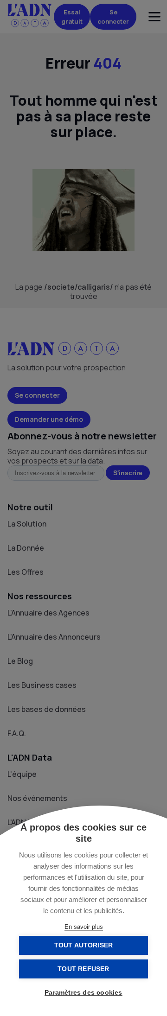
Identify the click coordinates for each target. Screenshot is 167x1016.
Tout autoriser (83, 945)
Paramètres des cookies (83, 992)
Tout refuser (83, 968)
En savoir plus (83, 926)
